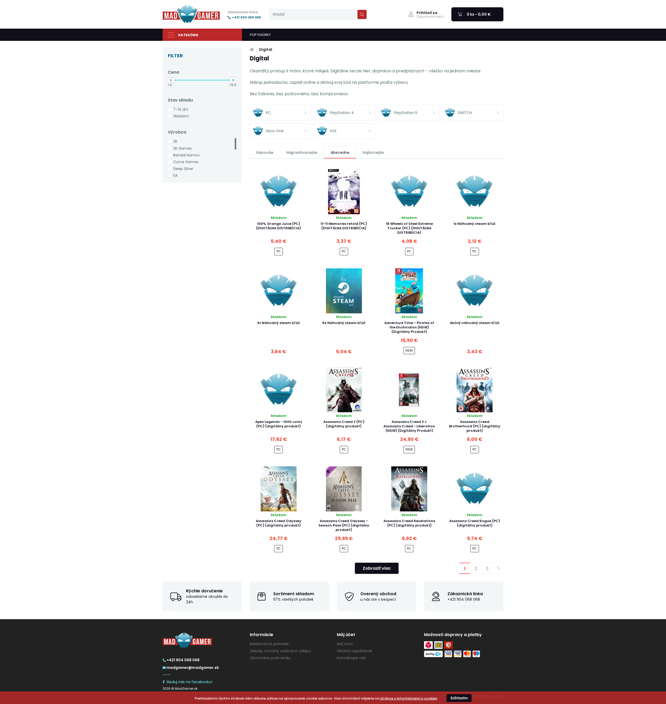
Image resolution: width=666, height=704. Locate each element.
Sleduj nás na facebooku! (189, 681)
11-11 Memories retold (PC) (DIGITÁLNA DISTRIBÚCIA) (344, 226)
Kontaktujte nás (351, 658)
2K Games (182, 148)
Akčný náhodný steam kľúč (474, 322)
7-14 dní (180, 109)
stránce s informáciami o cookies (408, 698)
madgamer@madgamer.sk (192, 667)
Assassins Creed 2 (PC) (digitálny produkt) (343, 424)
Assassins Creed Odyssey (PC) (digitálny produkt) (278, 523)
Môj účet (345, 643)
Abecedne (340, 152)
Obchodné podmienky (270, 658)
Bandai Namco (186, 155)
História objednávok (354, 651)
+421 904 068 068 (246, 17)
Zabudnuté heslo (430, 16)
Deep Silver (183, 168)
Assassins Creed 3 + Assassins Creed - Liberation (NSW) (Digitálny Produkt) (409, 426)
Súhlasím (459, 698)
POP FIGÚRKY (260, 34)
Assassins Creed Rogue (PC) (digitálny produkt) (474, 523)
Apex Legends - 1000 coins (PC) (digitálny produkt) (278, 424)
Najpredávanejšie (301, 152)
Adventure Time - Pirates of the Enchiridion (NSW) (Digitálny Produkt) (409, 327)
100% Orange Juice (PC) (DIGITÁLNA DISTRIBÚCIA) (278, 226)
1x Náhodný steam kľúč (474, 223)
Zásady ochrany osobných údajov (280, 651)
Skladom (181, 116)
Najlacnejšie (373, 152)
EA (175, 175)
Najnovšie (264, 152)
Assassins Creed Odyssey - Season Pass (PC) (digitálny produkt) (343, 525)
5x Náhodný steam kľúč (344, 322)
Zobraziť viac (377, 568)
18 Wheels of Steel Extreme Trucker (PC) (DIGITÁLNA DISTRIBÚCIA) (409, 228)
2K (175, 141)
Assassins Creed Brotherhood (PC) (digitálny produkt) (474, 426)
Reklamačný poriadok (269, 643)
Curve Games (185, 161)
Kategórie (188, 35)
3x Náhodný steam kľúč (278, 322)
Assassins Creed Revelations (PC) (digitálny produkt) (409, 523)
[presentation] (318, 14)
